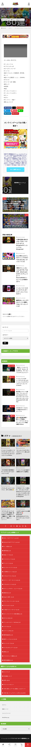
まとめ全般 (12, 365)
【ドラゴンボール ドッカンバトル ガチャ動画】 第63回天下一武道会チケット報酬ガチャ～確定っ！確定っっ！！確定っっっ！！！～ (8, 515)
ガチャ (14, 19)
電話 (22, 745)
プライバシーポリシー (9, 684)
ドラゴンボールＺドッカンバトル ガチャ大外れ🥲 (8, 488)
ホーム (3, 745)
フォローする (20, 186)
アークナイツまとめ (8, 563)
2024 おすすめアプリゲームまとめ (12, 542)
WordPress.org (5, 717)
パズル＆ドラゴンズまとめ (10, 576)
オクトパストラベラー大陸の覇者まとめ (13, 613)
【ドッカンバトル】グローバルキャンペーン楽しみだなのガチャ (23, 452)
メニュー (15, 745)
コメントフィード (6, 713)
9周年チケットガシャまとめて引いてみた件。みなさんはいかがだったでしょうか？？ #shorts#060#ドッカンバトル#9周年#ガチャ (22, 274)
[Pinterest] (15, 113)
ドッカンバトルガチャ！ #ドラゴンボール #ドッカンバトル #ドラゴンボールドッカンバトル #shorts (22, 382)
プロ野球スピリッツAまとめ (10, 571)
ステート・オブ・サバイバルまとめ (12, 580)
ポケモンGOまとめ (8, 618)
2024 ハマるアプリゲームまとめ (11, 538)
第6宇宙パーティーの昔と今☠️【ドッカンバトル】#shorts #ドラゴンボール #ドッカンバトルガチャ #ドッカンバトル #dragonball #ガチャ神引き (22, 396)
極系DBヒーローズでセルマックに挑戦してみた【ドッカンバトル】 (22, 303)
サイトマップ (7, 672)
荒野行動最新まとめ (8, 660)
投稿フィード (5, 709)
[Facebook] (8, 108)
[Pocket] (14, 110)
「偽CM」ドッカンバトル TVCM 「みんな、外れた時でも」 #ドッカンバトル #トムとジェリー (22, 370)
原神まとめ (6, 651)
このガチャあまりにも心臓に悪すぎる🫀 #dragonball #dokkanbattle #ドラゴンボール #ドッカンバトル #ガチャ (23, 515)
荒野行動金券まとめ (8, 635)
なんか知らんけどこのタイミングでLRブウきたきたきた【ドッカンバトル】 (22, 258)
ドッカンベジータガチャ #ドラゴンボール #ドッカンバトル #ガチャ (22, 291)
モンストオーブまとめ (9, 643)
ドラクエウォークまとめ (9, 559)
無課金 (12, 406)
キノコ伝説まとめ (8, 546)
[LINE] (20, 110)
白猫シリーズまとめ (8, 554)
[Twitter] (14, 108)
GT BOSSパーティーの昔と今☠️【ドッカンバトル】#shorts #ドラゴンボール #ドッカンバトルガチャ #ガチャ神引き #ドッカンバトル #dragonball (23, 492)
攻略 (13, 389)
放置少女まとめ (7, 592)
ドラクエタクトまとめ (9, 605)
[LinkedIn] (7, 113)
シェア (9, 745)
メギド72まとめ (7, 626)
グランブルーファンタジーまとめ (11, 601)
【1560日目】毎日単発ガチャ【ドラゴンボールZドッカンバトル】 (7, 471)
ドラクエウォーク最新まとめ (10, 656)
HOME (4, 28)
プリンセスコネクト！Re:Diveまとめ (12, 622)
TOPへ (28, 745)
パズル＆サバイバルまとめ (10, 584)
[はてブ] (7, 110)
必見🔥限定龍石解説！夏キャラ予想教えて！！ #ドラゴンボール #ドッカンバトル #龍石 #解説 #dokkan (22, 421)
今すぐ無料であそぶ (15, 169)
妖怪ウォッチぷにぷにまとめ (10, 639)
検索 (5, 343)
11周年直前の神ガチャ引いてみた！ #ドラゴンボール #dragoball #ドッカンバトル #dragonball (22, 244)
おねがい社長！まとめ (9, 597)
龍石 (13, 415)
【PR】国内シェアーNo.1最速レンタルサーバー (15, 688)
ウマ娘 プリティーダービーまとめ (11, 609)
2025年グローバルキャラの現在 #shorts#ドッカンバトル (22, 409)
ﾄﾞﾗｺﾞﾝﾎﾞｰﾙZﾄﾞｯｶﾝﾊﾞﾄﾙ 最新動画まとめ (20, 738)
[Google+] (20, 108)
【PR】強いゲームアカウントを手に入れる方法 (14, 693)
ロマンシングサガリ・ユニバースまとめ (13, 588)
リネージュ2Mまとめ (8, 630)
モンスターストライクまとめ (10, 567)
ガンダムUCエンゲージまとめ (10, 647)
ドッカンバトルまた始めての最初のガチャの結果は (23, 470)
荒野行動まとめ (7, 550)
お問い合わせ (7, 680)
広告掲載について (8, 676)
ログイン (16, 316)
